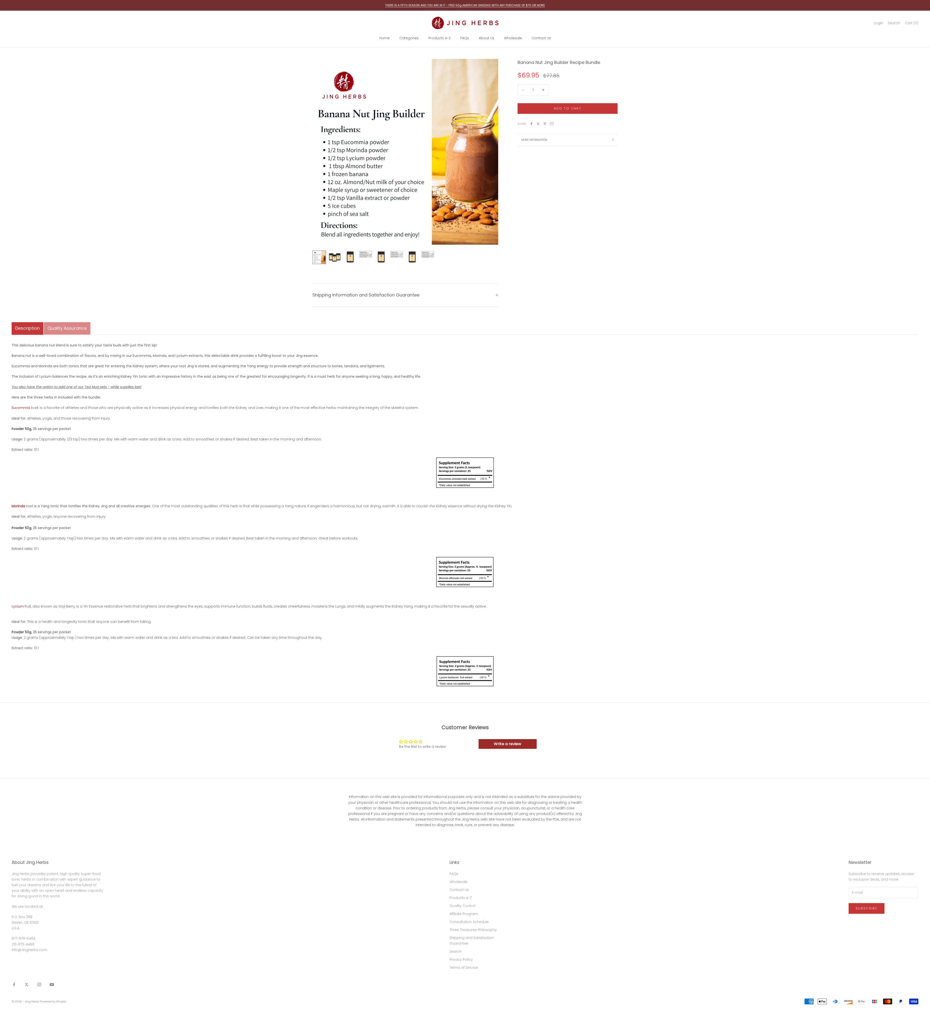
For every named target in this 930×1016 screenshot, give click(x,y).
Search (456, 951)
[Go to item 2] (334, 257)
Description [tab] (27, 328)
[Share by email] (552, 124)
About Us (486, 38)
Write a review (507, 744)
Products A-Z (439, 38)
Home (384, 38)
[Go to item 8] (427, 254)
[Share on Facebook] (531, 124)
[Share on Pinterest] (545, 124)
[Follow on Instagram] (39, 984)
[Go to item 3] (350, 257)
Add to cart (567, 108)
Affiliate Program (464, 913)
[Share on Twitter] (538, 124)
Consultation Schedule (469, 921)
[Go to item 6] (396, 254)
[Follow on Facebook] (14, 984)
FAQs (464, 38)
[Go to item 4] (365, 254)
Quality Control (462, 905)
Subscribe (866, 908)
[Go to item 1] (319, 257)
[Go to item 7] (412, 257)
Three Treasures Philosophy (473, 929)
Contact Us (541, 38)
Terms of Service (464, 967)
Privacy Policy (461, 959)
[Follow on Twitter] (26, 984)
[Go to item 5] (381, 257)
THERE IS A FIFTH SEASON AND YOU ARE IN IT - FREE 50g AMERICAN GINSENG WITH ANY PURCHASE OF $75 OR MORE (465, 5)
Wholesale (513, 38)
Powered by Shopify (53, 1001)
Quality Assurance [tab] (67, 328)
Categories (409, 38)
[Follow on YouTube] (51, 984)
